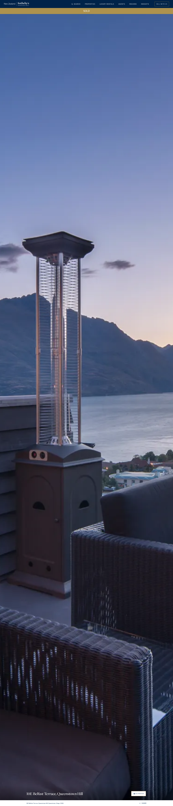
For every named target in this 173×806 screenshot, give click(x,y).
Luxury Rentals (107, 4)
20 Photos (139, 793)
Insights (145, 4)
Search (77, 4)
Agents (121, 4)
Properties (90, 4)
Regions (133, 4)
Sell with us (161, 4)
